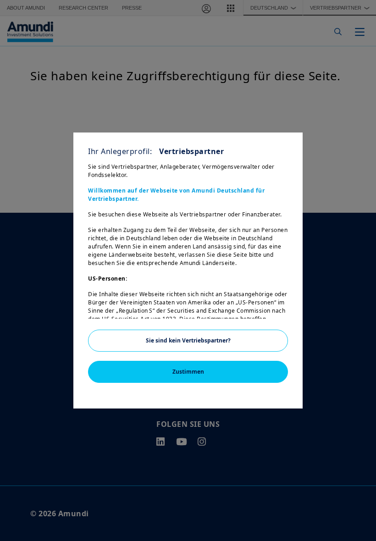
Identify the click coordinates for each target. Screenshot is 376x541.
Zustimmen (188, 371)
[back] (350, 316)
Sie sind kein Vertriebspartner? (188, 340)
